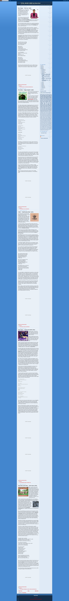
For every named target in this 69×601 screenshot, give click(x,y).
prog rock (44, 98)
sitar (45, 129)
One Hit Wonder (47, 94)
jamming (46, 125)
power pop (50, 95)
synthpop (50, 97)
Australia (46, 111)
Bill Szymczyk (48, 111)
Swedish (41, 101)
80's (44, 94)
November (43, 70)
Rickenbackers (46, 118)
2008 (42, 68)
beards (49, 121)
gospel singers (45, 109)
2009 (42, 67)
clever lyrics (47, 122)
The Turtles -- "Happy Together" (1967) (26, 89)
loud (48, 125)
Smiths (49, 119)
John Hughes (43, 115)
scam (49, 128)
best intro (50, 99)
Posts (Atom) (24, 592)
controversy (50, 122)
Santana (45, 119)
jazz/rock (25, 326)
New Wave (43, 95)
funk (42, 109)
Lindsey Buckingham (47, 115)
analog (44, 121)
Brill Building (50, 112)
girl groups (42, 124)
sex (44, 129)
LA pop (45, 105)
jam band (22, 326)
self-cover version (42, 129)
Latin (46, 105)
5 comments (20, 325)
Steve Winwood (27, 326)
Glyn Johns (45, 114)
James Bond (44, 104)
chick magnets (43, 122)
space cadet (47, 129)
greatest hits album (30, 99)
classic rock (50, 101)
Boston (44, 112)
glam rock (45, 124)
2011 (42, 65)
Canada (41, 98)
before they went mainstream (44, 97)
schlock (51, 128)
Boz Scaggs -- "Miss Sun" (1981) (24, 8)
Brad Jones (47, 112)
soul (46, 98)
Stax (30, 482)
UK (42, 94)
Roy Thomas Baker (42, 119)
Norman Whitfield (45, 106)
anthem (44, 101)
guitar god (47, 102)
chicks (45, 122)
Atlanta (44, 111)
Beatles (48, 99)
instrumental (44, 125)
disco (44, 102)
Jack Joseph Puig (49, 114)
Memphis (26, 482)
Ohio (48, 106)
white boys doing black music (48, 96)
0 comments (20, 481)
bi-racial (48, 98)
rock (46, 128)
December (43, 69)
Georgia (43, 114)
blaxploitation (22, 482)
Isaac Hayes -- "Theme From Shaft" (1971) (26, 329)
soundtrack (28, 482)
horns (42, 99)
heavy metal (49, 109)
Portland (41, 118)
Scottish (47, 119)
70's (20, 326)
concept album (48, 108)
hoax (42, 125)
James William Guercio (49, 104)
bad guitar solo (47, 121)
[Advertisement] (44, 20)
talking (49, 129)
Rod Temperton (50, 118)
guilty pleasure (48, 124)
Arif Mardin (41, 111)
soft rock (46, 99)
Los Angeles (48, 105)
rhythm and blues (44, 128)
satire (47, 128)
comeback (41, 102)
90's (47, 95)
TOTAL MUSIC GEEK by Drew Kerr (30, 3)
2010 (42, 66)
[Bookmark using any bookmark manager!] (22, 84)
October (43, 71)
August (43, 73)
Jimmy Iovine (42, 105)
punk (43, 99)
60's (46, 95)
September (43, 72)
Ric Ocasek (43, 118)
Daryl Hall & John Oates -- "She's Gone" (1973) (27, 485)
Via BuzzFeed (35, 597)
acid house (42, 121)
